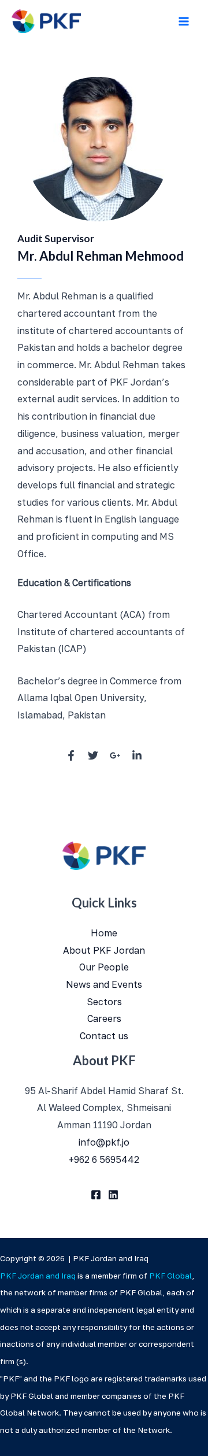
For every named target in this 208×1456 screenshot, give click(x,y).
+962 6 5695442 (104, 1159)
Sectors (104, 1001)
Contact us (104, 1036)
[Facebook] (96, 1195)
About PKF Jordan (104, 950)
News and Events (104, 984)
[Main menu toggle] (183, 21)
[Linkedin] (113, 1195)
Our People (104, 967)
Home (104, 933)
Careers (104, 1018)
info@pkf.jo (104, 1142)
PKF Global (170, 1275)
